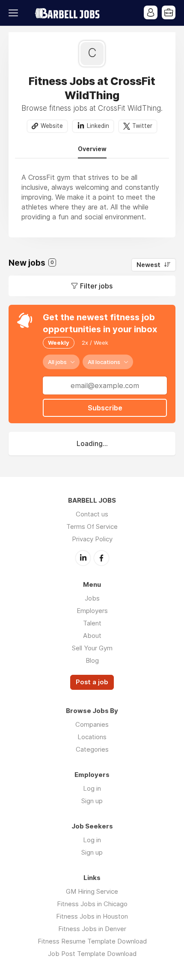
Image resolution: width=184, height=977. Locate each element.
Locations (92, 737)
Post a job (92, 682)
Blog (92, 660)
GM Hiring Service (92, 891)
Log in (92, 788)
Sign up (92, 801)
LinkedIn (83, 558)
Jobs (92, 598)
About (92, 635)
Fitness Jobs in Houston (92, 916)
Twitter (142, 125)
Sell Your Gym (92, 648)
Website (52, 125)
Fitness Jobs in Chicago (92, 904)
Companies (92, 724)
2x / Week (95, 342)
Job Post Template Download (92, 954)
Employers (92, 611)
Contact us (92, 514)
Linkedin (98, 125)
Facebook (101, 558)
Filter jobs (96, 286)
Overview (92, 149)
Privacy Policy (92, 539)
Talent (92, 623)
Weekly (58, 342)
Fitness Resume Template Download (92, 941)
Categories (92, 749)
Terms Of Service (92, 526)
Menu (15, 12)
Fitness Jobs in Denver (92, 929)
